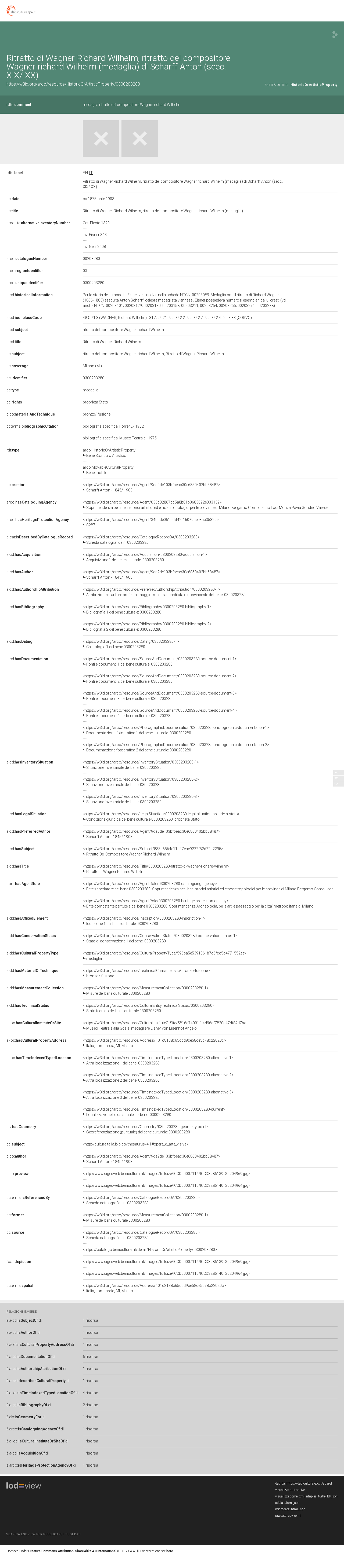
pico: (30, 414)
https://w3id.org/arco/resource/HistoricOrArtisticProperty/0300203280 (73, 84)
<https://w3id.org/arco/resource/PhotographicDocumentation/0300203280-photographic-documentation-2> (176, 747)
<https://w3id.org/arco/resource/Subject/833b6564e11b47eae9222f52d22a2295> (153, 851)
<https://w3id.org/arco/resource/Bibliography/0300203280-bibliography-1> (147, 609)
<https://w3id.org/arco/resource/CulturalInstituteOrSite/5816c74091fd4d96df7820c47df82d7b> (164, 1025)
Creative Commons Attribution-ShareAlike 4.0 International (72, 1551)
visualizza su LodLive (290, 1490)
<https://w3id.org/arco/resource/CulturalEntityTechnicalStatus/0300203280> (148, 1008)
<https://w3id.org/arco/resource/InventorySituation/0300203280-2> (141, 782)
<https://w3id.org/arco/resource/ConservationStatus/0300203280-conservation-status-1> (160, 938)
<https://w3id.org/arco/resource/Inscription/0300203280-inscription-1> (144, 921)
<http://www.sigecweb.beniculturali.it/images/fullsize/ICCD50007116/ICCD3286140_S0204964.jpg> (166, 1185)
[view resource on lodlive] (335, 34)
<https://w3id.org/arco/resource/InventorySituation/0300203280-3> (141, 799)
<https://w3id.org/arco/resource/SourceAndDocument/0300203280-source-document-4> (160, 713)
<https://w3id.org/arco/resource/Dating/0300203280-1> (131, 644)
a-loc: (33, 1023)
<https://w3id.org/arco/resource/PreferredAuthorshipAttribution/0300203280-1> (164, 592)
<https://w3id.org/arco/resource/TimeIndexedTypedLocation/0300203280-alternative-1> (158, 1060)
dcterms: (32, 426)
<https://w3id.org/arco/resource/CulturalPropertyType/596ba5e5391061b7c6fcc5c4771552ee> (164, 956)
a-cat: (39, 537)
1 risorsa (90, 1320)
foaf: (18, 1261)
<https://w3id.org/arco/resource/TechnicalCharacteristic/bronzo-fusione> (146, 973)
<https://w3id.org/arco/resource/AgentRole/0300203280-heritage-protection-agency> (198, 903)
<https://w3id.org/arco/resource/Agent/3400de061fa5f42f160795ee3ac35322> (151, 522)
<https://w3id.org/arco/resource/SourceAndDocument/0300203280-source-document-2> (160, 679)
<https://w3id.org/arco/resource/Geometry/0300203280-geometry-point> (146, 1129)
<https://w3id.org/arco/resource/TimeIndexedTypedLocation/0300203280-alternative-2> (158, 1077)
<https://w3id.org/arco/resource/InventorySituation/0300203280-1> (141, 765)
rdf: (12, 450)
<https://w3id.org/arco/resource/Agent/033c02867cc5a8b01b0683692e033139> (205, 505)
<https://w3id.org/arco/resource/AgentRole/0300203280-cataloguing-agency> (210, 886)
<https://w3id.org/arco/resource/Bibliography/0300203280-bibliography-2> (147, 626)
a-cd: (29, 295)
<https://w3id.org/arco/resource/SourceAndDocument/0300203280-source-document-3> (160, 696)
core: (23, 884)
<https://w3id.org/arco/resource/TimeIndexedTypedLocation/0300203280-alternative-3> (158, 1095)
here (169, 1551)
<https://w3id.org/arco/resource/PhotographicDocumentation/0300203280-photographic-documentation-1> (176, 730)
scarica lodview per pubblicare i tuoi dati (43, 1534)
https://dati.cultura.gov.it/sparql (309, 1483)
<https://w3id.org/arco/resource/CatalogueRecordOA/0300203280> (141, 540)
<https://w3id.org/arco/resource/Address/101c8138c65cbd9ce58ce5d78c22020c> (154, 1043)
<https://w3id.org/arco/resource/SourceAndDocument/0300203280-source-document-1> (160, 661)
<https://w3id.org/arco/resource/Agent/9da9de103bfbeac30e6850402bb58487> (151, 487)
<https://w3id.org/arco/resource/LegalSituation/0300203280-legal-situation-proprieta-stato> (161, 816)
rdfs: (18, 104)
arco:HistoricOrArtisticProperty (109, 453)
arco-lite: (38, 223)
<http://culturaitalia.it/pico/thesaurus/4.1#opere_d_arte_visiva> (136, 1144)
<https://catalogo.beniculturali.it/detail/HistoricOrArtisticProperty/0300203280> (150, 1249)
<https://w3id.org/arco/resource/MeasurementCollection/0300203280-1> (146, 991)
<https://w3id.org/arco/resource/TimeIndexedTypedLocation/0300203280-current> (154, 1112)
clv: (21, 1127)
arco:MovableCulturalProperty (108, 470)
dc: (12, 199)
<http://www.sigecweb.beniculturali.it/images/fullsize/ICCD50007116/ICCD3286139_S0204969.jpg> (166, 1174)
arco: (26, 258)
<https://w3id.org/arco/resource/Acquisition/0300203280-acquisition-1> (145, 557)
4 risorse (90, 1393)
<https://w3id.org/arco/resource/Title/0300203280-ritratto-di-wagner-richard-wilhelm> (156, 869)
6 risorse (90, 1356)
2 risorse (90, 1405)
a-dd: (27, 918)
